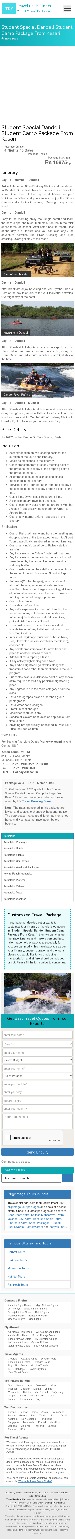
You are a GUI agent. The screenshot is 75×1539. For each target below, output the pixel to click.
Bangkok (52, 1425)
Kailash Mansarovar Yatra (47, 1215)
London (24, 1412)
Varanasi (41, 1385)
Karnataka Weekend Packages (21, 867)
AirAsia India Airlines (35, 1308)
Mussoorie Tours (18, 1268)
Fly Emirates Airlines (46, 1338)
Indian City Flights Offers (36, 1492)
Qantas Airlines (39, 1342)
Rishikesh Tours (18, 1285)
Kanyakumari (57, 1227)
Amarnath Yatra (17, 1223)
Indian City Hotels (13, 1492)
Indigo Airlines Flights (46, 1305)
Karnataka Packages (15, 842)
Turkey (43, 1415)
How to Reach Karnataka (17, 873)
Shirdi (23, 1395)
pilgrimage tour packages (24, 1207)
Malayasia (28, 1422)
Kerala (20, 1385)
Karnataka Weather (14, 899)
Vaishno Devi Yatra (19, 1219)
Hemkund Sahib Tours (47, 1219)
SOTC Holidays (16, 1368)
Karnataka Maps (12, 892)
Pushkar (12, 1388)
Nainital (27, 1392)
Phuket (42, 1422)
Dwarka (19, 1227)
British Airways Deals (43, 1335)
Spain (44, 1412)
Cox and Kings (29, 1358)
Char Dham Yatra (19, 1215)
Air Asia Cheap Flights (48, 1331)
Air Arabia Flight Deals (20, 1331)
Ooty (38, 1399)
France (12, 1415)
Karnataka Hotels (13, 848)
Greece (23, 1415)
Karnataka (9, 836)
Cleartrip (12, 1358)
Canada (12, 1425)
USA (22, 1429)
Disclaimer (38, 1503)
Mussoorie (13, 1392)
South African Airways (46, 1345)
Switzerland (58, 1412)
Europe (12, 1412)
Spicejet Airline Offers (19, 1312)
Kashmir (52, 1395)
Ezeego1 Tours (42, 1362)
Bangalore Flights (38, 1315)
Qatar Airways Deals (19, 1345)
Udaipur (25, 1388)
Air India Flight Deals (19, 1305)
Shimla (48, 1388)
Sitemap (48, 1503)
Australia (13, 1418)
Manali (37, 1388)
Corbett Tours (16, 1252)
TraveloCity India (37, 1368)
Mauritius (55, 1422)
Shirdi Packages (39, 1223)
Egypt (53, 1415)
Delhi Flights (42, 1312)
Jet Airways (14, 1308)
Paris (35, 1412)
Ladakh (12, 1399)
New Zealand (28, 1418)
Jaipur (53, 1385)
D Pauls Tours (48, 1358)
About (57, 1499)
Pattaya (12, 1429)
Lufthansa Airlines (18, 1342)
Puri (10, 1227)
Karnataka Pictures (14, 880)
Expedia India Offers (19, 1362)
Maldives (25, 1425)
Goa (10, 1385)
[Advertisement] (37, 85)
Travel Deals (11, 38)
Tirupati (56, 1223)
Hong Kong (46, 1418)
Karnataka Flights (13, 855)
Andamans (26, 1399)
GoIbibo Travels (39, 1365)
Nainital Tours (16, 1276)
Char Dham (40, 1496)
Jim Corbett (41, 1392)
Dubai (63, 1415)
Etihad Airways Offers (19, 1338)
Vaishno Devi (37, 1395)
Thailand (39, 1425)
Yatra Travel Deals (18, 1372)
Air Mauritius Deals (18, 1335)
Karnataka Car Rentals (16, 861)
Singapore (13, 1422)
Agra (30, 1385)
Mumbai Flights (16, 1315)
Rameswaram (34, 1227)
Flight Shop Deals (17, 1365)
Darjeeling (57, 1392)
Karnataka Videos (13, 886)
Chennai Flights (16, 1318)
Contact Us (59, 1503)
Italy (33, 1415)
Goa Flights (35, 1318)
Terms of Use (24, 1503)
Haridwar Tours (17, 1260)
